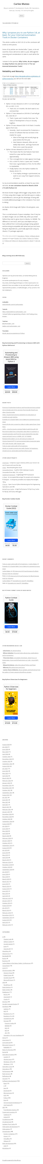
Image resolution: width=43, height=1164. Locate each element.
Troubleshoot (6, 1119)
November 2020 (7, 817)
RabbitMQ (7, 1047)
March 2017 (5, 881)
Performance (6, 1071)
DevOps (4, 1002)
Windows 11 (7, 1064)
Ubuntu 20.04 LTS (23, 241)
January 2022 (6, 783)
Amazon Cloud (8, 973)
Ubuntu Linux (8, 1059)
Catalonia (6, 1115)
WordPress (7, 985)
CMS (3, 982)
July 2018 (5, 872)
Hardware (5, 1006)
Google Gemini (8, 944)
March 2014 (5, 910)
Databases (5, 992)
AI (3, 937)
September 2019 (7, 845)
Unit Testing (7, 1105)
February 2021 (6, 809)
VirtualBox (7, 1139)
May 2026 (5, 752)
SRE (3, 1107)
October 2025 (6, 757)
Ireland (6, 1117)
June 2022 (5, 771)
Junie (5, 946)
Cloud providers (7, 970)
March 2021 (5, 807)
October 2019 (6, 843)
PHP (5, 1095)
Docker (17, 238)
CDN (5, 1146)
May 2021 (5, 802)
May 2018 (5, 877)
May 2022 (5, 773)
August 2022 (6, 766)
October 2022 (6, 761)
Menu (21, 15)
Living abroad (6, 1042)
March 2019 (5, 860)
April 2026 (5, 754)
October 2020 (6, 819)
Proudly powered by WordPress (11, 1160)
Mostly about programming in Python (13, 333)
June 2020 (5, 829)
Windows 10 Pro (8, 1062)
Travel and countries (8, 1112)
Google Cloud (8, 978)
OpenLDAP (7, 997)
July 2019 (5, 850)
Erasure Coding (9, 1023)
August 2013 (6, 920)
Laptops (6, 1009)
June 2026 (5, 749)
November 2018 (7, 865)
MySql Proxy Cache (8, 489)
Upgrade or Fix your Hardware (13, 1035)
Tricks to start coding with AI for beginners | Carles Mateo (19, 564)
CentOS (6, 1057)
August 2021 (6, 795)
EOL (21, 238)
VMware (6, 1141)
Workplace (5, 1148)
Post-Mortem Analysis (10, 1110)
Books (4, 958)
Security (4, 1078)
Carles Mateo (21, 4)
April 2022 (5, 776)
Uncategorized (6, 1122)
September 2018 (7, 869)
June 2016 (5, 884)
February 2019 (6, 862)
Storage (6, 1021)
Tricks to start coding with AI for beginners (15, 446)
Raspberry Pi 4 (8, 1016)
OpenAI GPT (7, 949)
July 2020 (5, 826)
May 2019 (5, 855)
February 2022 (6, 781)
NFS (6, 1030)
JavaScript (7, 1091)
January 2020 (6, 841)
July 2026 (5, 747)
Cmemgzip (5, 463)
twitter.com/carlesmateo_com (11, 326)
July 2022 (5, 769)
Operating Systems (8, 1054)
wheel (31, 241)
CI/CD (4, 968)
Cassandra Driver (7, 470)
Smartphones (8, 1018)
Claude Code (7, 939)
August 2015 (6, 889)
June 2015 (5, 891)
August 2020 (6, 824)
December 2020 (7, 814)
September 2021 (7, 793)
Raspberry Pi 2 (8, 1014)
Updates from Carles (8, 1124)
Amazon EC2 (6, 954)
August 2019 (6, 848)
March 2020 (5, 836)
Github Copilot (8, 942)
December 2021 (7, 785)
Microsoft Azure (8, 980)
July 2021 (5, 797)
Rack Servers (6, 1074)
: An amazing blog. (12, 650)
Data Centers (6, 990)
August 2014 (6, 905)
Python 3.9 (15, 241)
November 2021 (7, 788)
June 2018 (5, 874)
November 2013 (7, 915)
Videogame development (10, 1127)
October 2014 (6, 903)
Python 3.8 (8, 241)
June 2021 (5, 800)
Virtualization (6, 1131)
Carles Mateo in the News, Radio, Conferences (16, 963)
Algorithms (5, 951)
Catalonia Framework (8, 475)
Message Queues (7, 1045)
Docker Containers (9, 1134)
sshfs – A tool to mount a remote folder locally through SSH (20, 429)
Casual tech (6, 966)
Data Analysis (6, 987)
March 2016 (5, 886)
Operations (21, 236)
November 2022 (7, 759)
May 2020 (5, 831)
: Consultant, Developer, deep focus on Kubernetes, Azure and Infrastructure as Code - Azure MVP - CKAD (20, 660)
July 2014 (5, 908)
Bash (5, 1083)
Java (5, 1088)
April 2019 (5, 857)
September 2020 (7, 821)
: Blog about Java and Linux (14, 667)
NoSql (4, 1052)
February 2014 (6, 913)
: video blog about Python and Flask (19, 665)
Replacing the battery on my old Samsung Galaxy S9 (18, 439)
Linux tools (5, 1040)
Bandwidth (5, 956)
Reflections (5, 1076)
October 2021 (6, 790)
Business (5, 961)
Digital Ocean (8, 975)
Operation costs (7, 1066)
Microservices (8, 1093)
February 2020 (6, 838)
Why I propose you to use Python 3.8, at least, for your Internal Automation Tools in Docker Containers (21, 35)
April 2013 (5, 922)
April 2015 (5, 896)
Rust (5, 1100)
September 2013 (7, 918)
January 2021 (6, 812)
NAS (5, 1011)
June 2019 (5, 853)
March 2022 (5, 778)
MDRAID (7, 1026)
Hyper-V (6, 1136)
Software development (9, 1081)
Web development (8, 1143)
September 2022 (7, 764)
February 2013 (6, 925)
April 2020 (5, 833)
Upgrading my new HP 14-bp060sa (23, 581)
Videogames (6, 1129)
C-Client (4, 477)
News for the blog (7, 1050)
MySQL (6, 994)
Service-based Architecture (12, 1103)
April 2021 (5, 805)
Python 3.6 (30, 238)
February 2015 (6, 898)
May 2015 (5, 893)
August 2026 (6, 744)
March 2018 (5, 879)
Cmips (4, 467)
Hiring (4, 1038)
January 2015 (6, 901)
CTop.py (4, 484)
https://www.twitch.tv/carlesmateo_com (14, 312)
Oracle (6, 999)
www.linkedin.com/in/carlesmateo (12, 304)
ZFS (6, 1033)
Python (27, 236)
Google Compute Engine (9, 1004)
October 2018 (6, 867)
